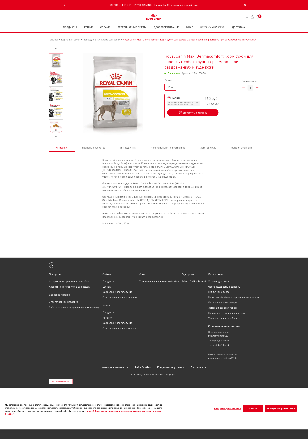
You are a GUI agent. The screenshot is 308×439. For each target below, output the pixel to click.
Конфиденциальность (115, 367)
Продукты (70, 27)
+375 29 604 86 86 (219, 345)
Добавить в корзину (195, 112)
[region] (154, 409)
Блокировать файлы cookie (281, 408)
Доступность (198, 367)
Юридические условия (170, 367)
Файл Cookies (142, 367)
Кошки (106, 305)
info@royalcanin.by (218, 335)
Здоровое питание (59, 294)
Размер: (169, 79)
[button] (56, 49)
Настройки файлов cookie (60, 381)
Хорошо (253, 408)
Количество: (249, 80)
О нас (189, 27)
